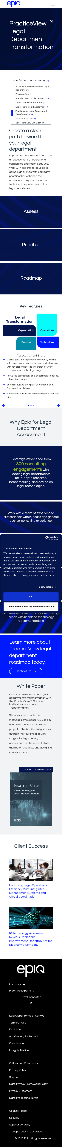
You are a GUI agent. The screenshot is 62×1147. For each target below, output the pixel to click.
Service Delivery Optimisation (29, 123)
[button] (4, 405)
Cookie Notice (18, 1110)
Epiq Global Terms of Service (26, 1015)
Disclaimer (15, 1029)
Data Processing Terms (23, 1097)
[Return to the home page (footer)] (14, 4)
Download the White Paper (36, 769)
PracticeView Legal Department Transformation (31, 112)
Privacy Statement (20, 1091)
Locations (15, 984)
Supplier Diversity (19, 1124)
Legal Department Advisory (28, 80)
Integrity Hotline (19, 1050)
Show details (46, 587)
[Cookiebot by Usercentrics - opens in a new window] (45, 538)
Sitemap (14, 1077)
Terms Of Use (17, 1022)
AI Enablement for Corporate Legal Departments (32, 88)
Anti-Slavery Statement (23, 1036)
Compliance (16, 1043)
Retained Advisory (24, 119)
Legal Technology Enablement (30, 107)
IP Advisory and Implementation (31, 98)
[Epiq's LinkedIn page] (31, 1003)
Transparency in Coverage (25, 1131)
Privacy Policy (17, 1070)
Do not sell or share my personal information (31, 606)
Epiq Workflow (22, 94)
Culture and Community (23, 1063)
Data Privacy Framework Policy (28, 1084)
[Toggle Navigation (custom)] (53, 4)
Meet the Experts (20, 990)
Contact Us (23, 670)
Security (14, 1117)
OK (31, 596)
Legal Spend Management (28, 103)
